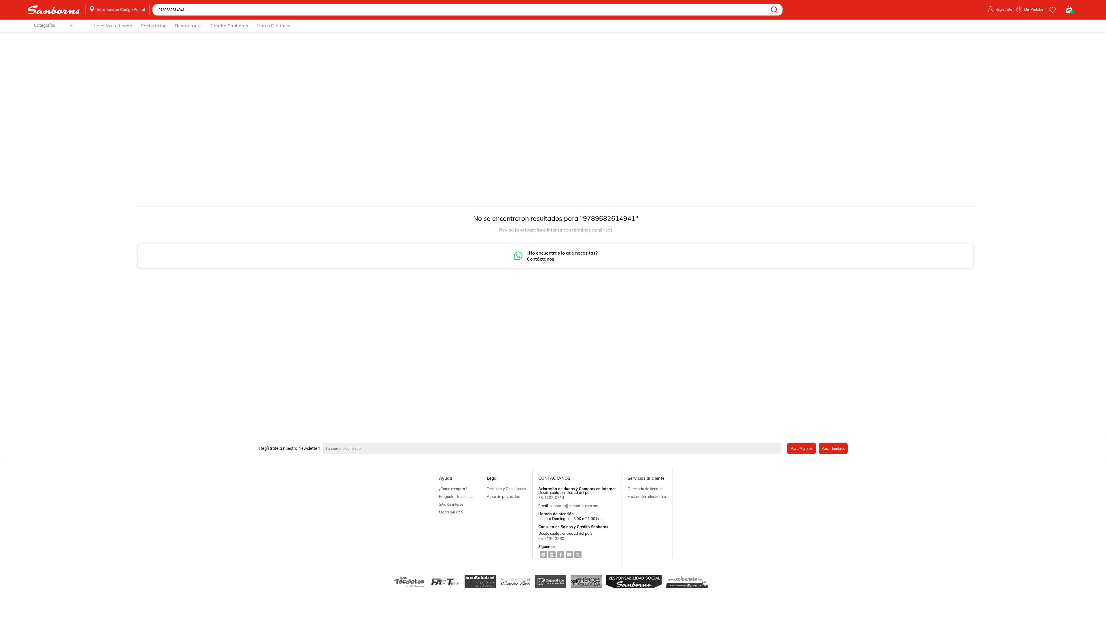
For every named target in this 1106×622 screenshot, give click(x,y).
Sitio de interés (451, 504)
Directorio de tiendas (645, 488)
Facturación (153, 26)
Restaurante (188, 26)
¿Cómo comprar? (453, 488)
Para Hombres (833, 448)
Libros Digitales (273, 26)
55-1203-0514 (551, 497)
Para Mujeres (802, 448)
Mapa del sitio (451, 512)
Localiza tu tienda (113, 26)
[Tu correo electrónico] (553, 448)
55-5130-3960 (551, 538)
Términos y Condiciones (506, 488)
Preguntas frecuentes (456, 496)
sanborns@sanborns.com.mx (574, 505)
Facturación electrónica (647, 496)
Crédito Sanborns (229, 26)
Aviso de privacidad (503, 496)
